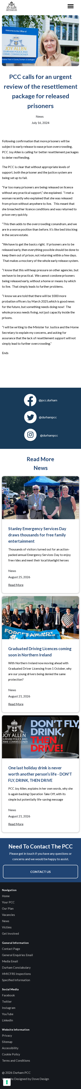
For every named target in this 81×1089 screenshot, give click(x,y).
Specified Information (16, 980)
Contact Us (40, 871)
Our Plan (8, 908)
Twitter (7, 1001)
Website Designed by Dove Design (25, 1079)
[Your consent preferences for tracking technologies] (7, 1082)
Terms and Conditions (16, 1060)
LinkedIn (7, 1020)
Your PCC (8, 902)
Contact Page (11, 948)
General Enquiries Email (17, 955)
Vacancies (8, 914)
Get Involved (10, 933)
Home (6, 896)
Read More (15, 585)
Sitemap (7, 1041)
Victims (7, 927)
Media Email (10, 961)
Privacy (7, 1035)
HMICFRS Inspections (16, 973)
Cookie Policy (11, 1054)
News (5, 921)
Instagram (8, 1007)
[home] (10, 6)
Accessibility (10, 1048)
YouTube (7, 1014)
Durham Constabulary (16, 967)
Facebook (8, 995)
